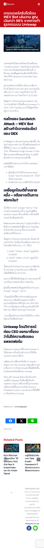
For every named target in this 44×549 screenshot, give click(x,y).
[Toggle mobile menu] (39, 4)
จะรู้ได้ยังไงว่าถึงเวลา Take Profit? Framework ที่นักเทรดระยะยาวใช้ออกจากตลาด (32, 463)
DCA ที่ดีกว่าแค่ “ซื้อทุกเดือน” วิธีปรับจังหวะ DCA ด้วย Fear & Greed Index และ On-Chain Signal (11, 464)
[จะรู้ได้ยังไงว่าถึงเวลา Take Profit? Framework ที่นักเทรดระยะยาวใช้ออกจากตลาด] (32, 448)
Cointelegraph (20, 406)
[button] (5, 459)
